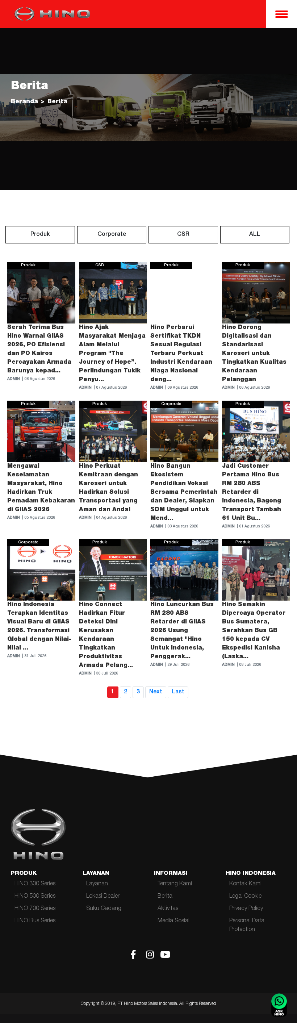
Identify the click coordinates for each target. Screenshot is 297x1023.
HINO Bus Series (34, 921)
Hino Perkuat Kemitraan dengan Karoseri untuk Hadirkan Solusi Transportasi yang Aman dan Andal (108, 488)
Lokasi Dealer (103, 896)
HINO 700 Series (34, 909)
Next (155, 692)
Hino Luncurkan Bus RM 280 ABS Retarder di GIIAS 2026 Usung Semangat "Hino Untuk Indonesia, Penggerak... (182, 631)
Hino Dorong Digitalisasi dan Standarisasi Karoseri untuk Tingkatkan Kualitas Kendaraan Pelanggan (254, 354)
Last (178, 692)
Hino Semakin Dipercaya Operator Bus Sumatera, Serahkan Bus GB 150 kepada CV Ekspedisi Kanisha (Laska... (253, 631)
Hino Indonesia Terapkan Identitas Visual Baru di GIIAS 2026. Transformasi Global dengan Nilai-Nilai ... (39, 626)
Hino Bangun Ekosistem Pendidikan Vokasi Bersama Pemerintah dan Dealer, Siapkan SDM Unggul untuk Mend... (184, 493)
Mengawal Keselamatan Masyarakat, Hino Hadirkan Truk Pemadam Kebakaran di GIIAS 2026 (41, 488)
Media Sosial (173, 921)
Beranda (24, 102)
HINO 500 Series (34, 896)
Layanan (97, 884)
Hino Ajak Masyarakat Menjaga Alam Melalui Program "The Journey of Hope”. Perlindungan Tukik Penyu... (112, 354)
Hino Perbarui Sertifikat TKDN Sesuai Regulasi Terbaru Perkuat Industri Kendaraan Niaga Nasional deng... (181, 354)
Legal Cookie (245, 896)
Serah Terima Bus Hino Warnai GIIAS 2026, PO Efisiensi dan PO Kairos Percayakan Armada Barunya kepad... (39, 349)
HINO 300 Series (34, 884)
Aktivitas (168, 909)
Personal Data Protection (246, 925)
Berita (165, 896)
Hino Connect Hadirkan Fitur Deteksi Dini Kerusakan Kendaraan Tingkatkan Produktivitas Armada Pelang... (106, 635)
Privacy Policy (246, 909)
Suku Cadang (103, 909)
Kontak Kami (245, 884)
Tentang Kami (175, 884)
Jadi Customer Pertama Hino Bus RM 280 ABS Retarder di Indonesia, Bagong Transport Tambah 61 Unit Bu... (251, 493)
